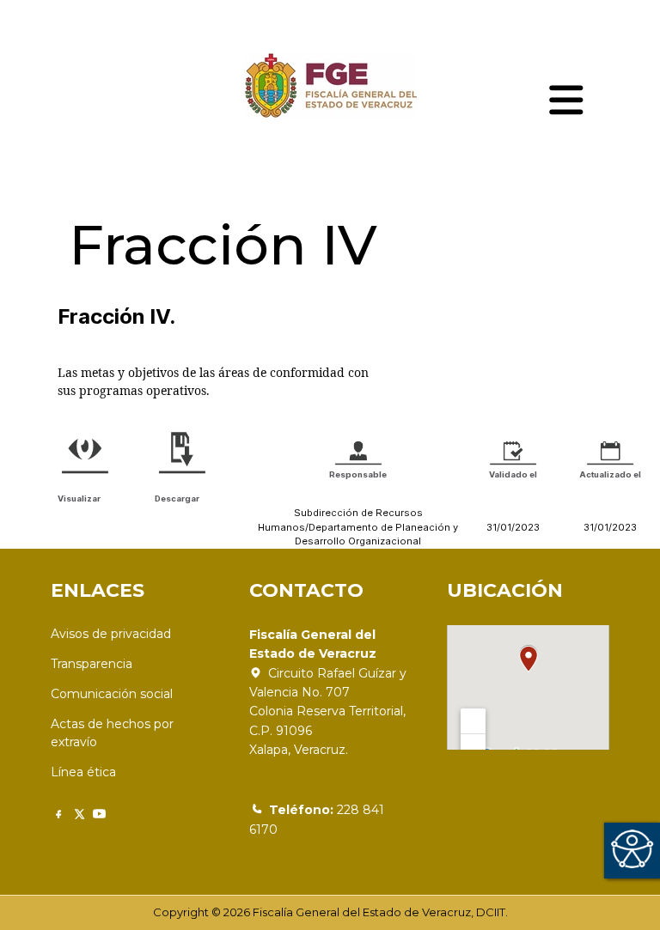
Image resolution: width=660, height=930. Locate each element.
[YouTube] (99, 813)
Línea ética (83, 772)
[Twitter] (78, 813)
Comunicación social (112, 694)
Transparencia (91, 664)
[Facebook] (58, 813)
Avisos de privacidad (111, 633)
